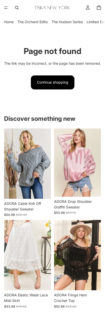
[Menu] (6, 8)
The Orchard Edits (32, 22)
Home (9, 22)
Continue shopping (52, 82)
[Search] (16, 7)
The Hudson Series (67, 22)
